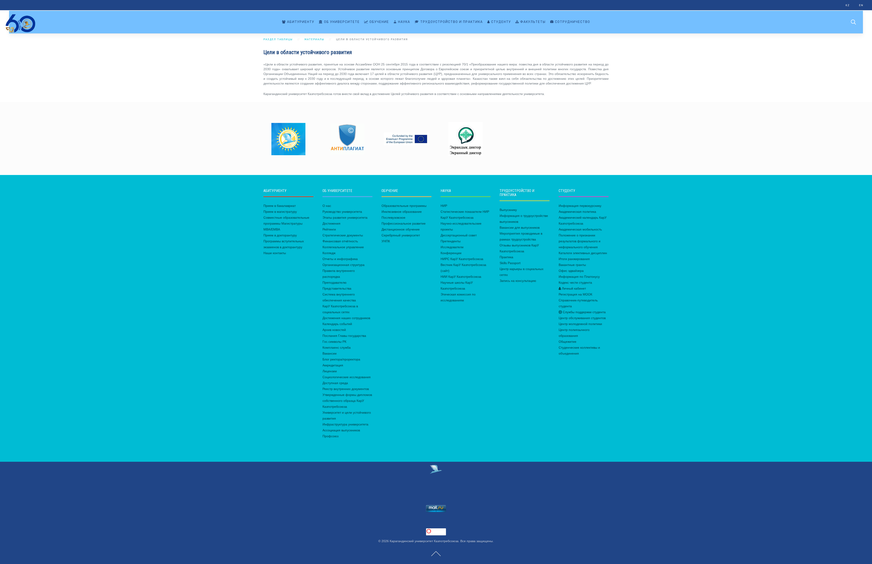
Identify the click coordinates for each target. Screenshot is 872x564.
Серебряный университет (401, 235)
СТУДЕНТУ (500, 22)
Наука (403, 22)
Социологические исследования (346, 377)
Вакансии (329, 353)
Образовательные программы (404, 205)
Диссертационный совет (459, 235)
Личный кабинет (573, 288)
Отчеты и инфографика (340, 259)
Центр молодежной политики (580, 324)
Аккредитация (332, 365)
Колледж (328, 253)
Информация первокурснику (580, 205)
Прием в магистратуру (280, 211)
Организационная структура (343, 265)
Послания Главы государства (344, 335)
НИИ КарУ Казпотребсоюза (461, 276)
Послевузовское (393, 217)
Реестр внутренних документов (345, 389)
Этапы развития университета (344, 217)
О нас (326, 205)
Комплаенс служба (336, 347)
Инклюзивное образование (402, 211)
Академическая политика (577, 211)
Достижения (331, 223)
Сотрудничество (572, 22)
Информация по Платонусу (579, 276)
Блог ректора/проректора (341, 359)
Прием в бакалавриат (279, 205)
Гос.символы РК (334, 341)
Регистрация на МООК (575, 294)
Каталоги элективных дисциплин (583, 253)
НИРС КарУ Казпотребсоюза (462, 259)
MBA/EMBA (271, 229)
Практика (506, 257)
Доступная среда (335, 383)
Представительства (336, 288)
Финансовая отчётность (340, 241)
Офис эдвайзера (571, 270)
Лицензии (329, 371)
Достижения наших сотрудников (346, 318)
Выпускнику (508, 210)
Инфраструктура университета (345, 424)
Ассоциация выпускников (341, 430)
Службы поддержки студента (584, 312)
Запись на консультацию (518, 280)
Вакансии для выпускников (520, 227)
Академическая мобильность (580, 229)
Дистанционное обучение (401, 229)
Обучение (378, 22)
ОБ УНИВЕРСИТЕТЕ (341, 22)
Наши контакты (274, 253)
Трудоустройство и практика (451, 22)
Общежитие (567, 341)
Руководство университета (342, 211)
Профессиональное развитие (404, 223)
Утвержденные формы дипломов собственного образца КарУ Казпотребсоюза (347, 400)
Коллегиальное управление (343, 247)
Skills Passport (510, 263)
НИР (444, 205)
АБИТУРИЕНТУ (300, 22)
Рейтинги (329, 229)
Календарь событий (337, 324)
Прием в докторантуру (280, 235)
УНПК (386, 241)
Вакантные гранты (572, 265)
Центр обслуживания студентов (582, 318)
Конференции (451, 253)
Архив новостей (334, 330)
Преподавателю (334, 282)
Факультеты (532, 22)
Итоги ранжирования (574, 259)
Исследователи (452, 247)
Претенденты (451, 241)
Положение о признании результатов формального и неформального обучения (579, 241)
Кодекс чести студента (575, 282)
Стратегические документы (342, 235)
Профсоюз (330, 436)
